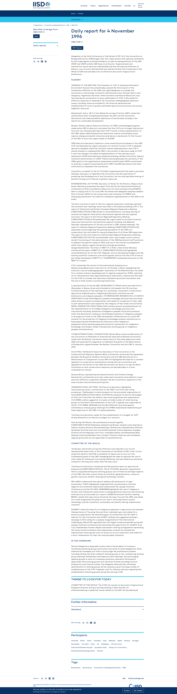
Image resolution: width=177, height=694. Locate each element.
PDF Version (77, 48)
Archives (84, 6)
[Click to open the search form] (134, 6)
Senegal (135, 641)
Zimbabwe (105, 644)
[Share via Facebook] (38, 61)
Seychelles (75, 644)
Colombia (97, 641)
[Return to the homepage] (41, 5)
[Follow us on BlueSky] (53, 678)
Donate (140, 7)
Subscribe (141, 3)
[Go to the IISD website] (136, 687)
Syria (93, 644)
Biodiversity (75, 668)
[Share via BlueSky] (46, 61)
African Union (116, 644)
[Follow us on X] (42, 678)
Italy (105, 641)
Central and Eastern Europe (82, 647)
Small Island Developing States (83, 651)
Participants (117, 6)
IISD (124, 678)
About (140, 5)
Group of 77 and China (118, 647)
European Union (101, 647)
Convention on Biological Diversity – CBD (110, 668)
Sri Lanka (85, 644)
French (80, 14)
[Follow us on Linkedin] (50, 678)
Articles (127, 6)
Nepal (120, 641)
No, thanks (138, 691)
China (89, 641)
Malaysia (112, 641)
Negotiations (104, 6)
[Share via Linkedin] (42, 61)
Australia (74, 641)
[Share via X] (34, 61)
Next (36, 36)
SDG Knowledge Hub (136, 678)
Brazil (82, 641)
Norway (127, 641)
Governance (87, 668)
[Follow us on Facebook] (46, 678)
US (98, 644)
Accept (127, 691)
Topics (93, 6)
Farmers (100, 651)
